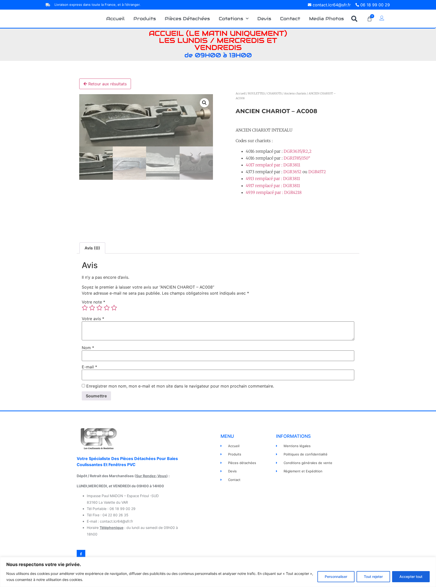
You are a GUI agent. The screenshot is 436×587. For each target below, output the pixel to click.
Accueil (115, 18)
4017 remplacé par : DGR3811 (273, 164)
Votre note (93, 302)
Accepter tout (410, 576)
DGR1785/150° (297, 158)
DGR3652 (292, 171)
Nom (88, 348)
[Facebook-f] (81, 554)
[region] (218, 572)
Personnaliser (336, 576)
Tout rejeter (373, 576)
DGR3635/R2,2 (298, 151)
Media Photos (326, 18)
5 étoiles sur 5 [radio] (114, 308)
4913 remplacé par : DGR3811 (273, 178)
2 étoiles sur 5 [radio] (92, 308)
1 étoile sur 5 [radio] (85, 308)
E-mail (89, 367)
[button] (354, 18)
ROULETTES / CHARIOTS (265, 93)
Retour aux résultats (107, 83)
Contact (290, 18)
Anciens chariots (295, 93)
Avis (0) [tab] (92, 247)
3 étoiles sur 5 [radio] (99, 308)
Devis (264, 18)
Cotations (231, 18)
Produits (144, 18)
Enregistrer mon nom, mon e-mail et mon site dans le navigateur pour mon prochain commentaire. (180, 386)
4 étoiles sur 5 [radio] (107, 308)
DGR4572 (317, 171)
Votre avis (93, 319)
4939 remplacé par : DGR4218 (274, 192)
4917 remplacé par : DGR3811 (273, 185)
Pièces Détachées (187, 18)
